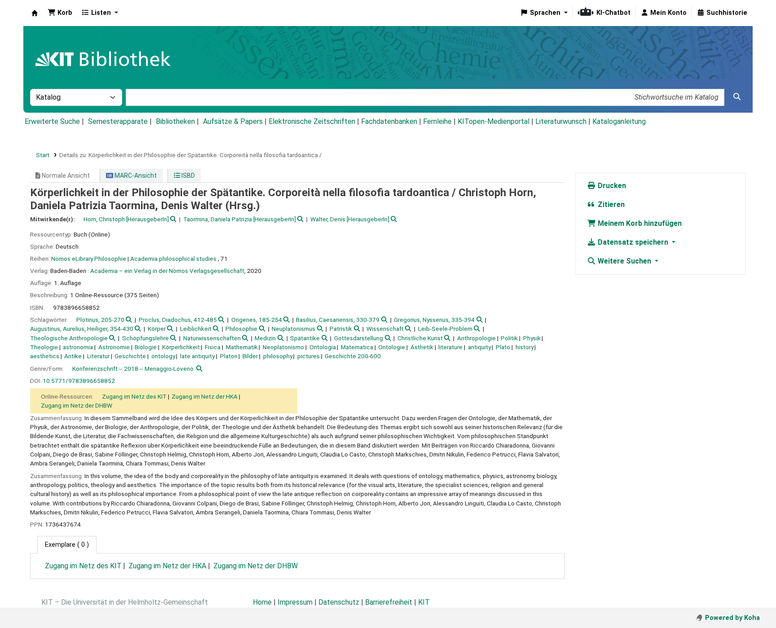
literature (450, 347)
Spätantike (305, 338)
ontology (163, 356)
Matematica (357, 347)
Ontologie (391, 347)
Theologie (44, 347)
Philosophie (241, 328)
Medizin (265, 338)
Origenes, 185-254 (256, 319)
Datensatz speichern (633, 242)
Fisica (212, 347)
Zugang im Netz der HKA (205, 396)
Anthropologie (476, 338)
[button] (60, 13)
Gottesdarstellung (358, 338)
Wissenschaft (385, 328)
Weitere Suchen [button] (624, 261)
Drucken (611, 185)
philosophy (277, 356)
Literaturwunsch (560, 121)
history (525, 347)
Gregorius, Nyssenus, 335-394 (434, 319)
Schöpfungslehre (145, 338)
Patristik (341, 328)
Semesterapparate (118, 121)
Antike (73, 356)
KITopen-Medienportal (493, 121)
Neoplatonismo (283, 347)
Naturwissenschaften (212, 338)
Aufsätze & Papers (233, 121)
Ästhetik (421, 347)
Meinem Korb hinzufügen (639, 223)
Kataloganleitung (619, 121)
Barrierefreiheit (388, 602)
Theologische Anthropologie (69, 338)
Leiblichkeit (196, 328)
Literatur (98, 356)
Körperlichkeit (181, 347)
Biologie (146, 347)
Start (42, 154)
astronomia (78, 347)
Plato (503, 347)
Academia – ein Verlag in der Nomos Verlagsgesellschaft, (168, 270)
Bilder (250, 356)
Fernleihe (437, 121)
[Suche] (737, 97)
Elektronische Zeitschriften (312, 121)
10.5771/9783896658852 (79, 380)
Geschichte (130, 356)
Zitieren (610, 204)
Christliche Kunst (420, 338)
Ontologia (322, 347)
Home (262, 602)
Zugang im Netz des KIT (134, 396)
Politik (509, 338)
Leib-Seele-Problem (445, 328)
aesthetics (44, 356)
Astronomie (114, 347)
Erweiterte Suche (52, 121)
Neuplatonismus (293, 328)
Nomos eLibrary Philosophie (88, 258)
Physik (532, 338)
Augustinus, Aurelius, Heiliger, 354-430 (81, 328)
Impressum (295, 602)
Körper (157, 328)
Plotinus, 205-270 (100, 319)
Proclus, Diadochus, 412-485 (178, 319)
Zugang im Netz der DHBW (76, 405)
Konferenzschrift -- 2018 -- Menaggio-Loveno (133, 368)
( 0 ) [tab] (67, 545)
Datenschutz (338, 602)
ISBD (187, 175)
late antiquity (197, 356)
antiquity (479, 347)
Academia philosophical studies (173, 258)
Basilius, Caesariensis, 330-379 (337, 319)
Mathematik (242, 347)
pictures (308, 356)
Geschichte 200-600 (353, 356)
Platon (229, 356)
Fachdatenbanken (389, 121)
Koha (34, 13)
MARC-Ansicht (135, 175)
